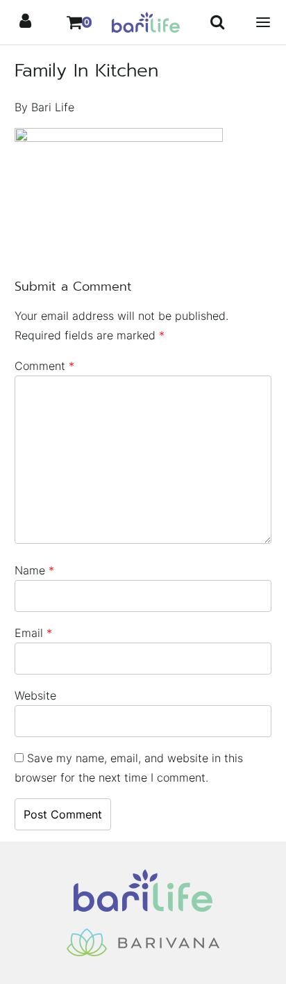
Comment (44, 366)
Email (33, 633)
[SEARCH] (217, 22)
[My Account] (26, 22)
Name (34, 570)
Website (35, 695)
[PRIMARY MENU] (263, 22)
